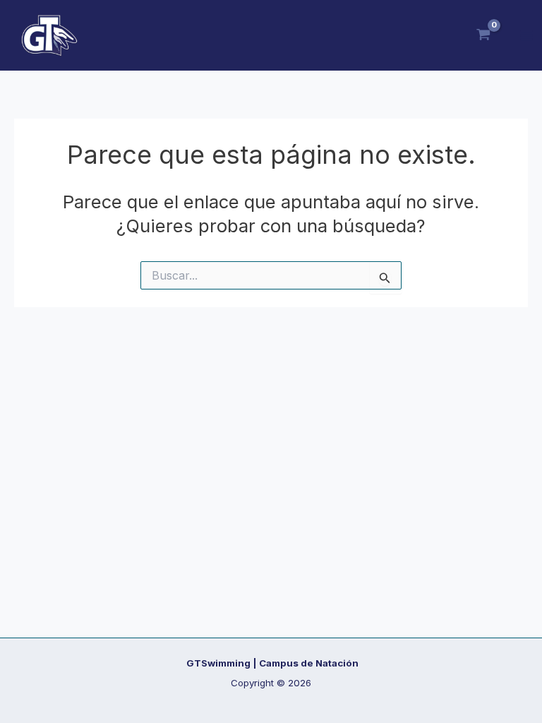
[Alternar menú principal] (526, 35)
